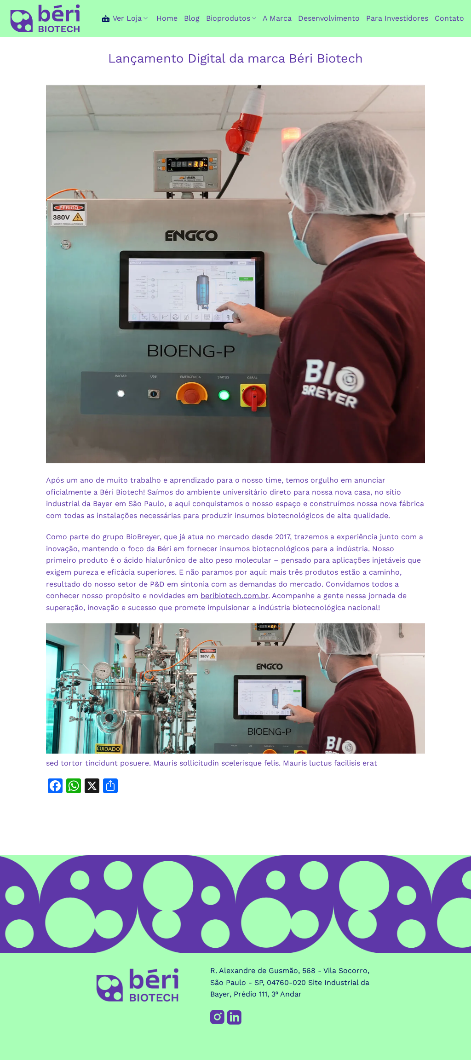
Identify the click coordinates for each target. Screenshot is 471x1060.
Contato (449, 18)
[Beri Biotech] (45, 18)
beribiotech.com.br (234, 595)
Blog (192, 18)
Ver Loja (127, 18)
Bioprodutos (228, 18)
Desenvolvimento (329, 18)
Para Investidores (397, 18)
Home (167, 18)
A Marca (277, 18)
